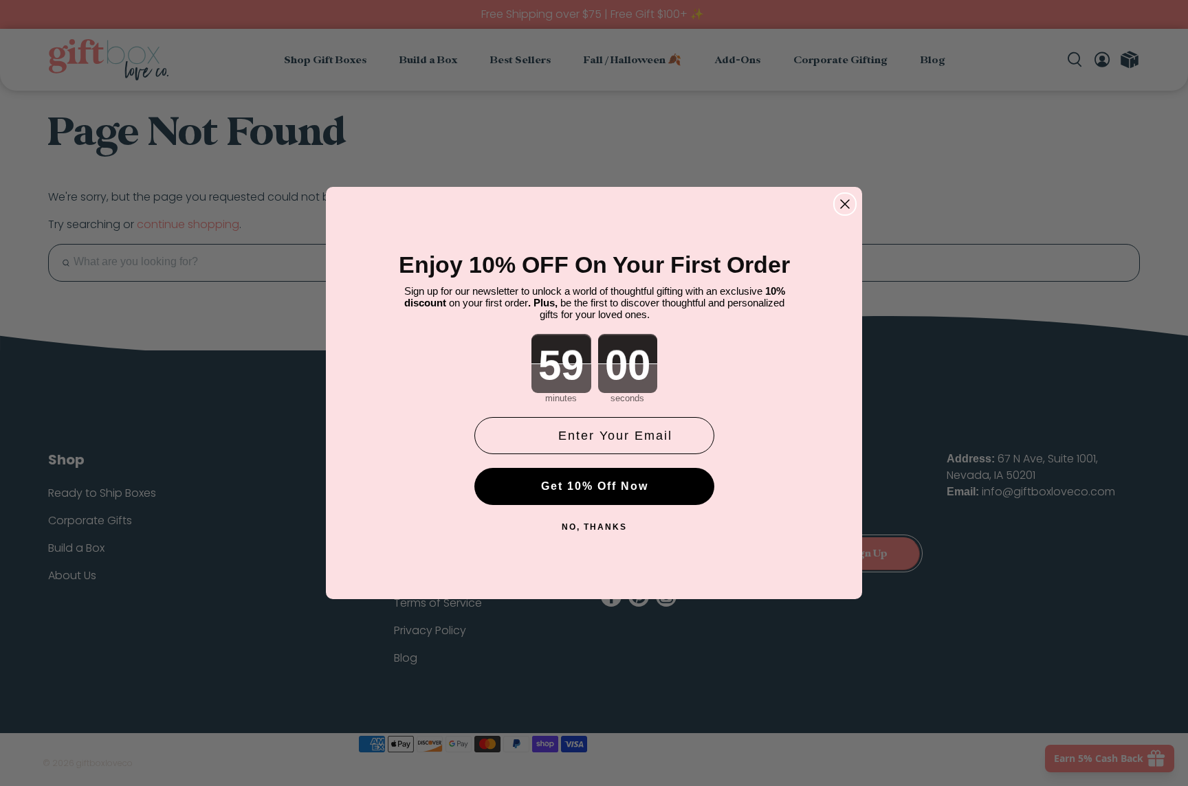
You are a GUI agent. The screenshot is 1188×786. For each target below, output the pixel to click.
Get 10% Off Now (594, 486)
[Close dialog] (845, 204)
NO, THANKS (594, 527)
